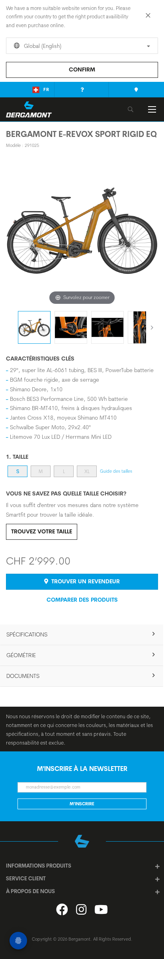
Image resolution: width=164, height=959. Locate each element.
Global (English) (41, 46)
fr (46, 89)
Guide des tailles (116, 471)
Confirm (82, 69)
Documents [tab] (22, 676)
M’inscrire (82, 803)
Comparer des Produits (82, 599)
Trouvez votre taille (41, 531)
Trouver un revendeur (85, 581)
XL (87, 471)
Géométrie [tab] (21, 655)
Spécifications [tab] (26, 634)
